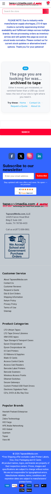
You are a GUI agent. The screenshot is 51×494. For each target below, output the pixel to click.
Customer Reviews (12, 286)
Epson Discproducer (13, 344)
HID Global (7, 429)
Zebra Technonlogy (11, 418)
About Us (35, 106)
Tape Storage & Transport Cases (18, 340)
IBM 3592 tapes (11, 337)
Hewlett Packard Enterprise (14, 411)
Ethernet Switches (12, 379)
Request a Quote (19, 106)
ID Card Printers (11, 351)
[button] (25, 246)
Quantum (6, 432)
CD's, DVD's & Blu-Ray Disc (16, 393)
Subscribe (42, 176)
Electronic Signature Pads (15, 389)
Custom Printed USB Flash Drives (19, 386)
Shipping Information (13, 297)
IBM (4, 415)
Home (23, 102)
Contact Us (34, 102)
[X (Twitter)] (21, 156)
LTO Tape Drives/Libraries (16, 333)
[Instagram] (30, 156)
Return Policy (10, 300)
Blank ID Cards (10, 358)
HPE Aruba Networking (12, 425)
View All (6, 439)
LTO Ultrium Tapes (12, 330)
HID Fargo (7, 422)
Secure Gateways (12, 382)
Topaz (5, 436)
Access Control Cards (14, 361)
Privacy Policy (10, 304)
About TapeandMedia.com (15, 279)
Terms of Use (10, 307)
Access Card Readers (14, 365)
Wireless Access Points (15, 375)
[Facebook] (11, 156)
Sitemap (7, 311)
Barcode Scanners (12, 372)
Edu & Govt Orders (12, 293)
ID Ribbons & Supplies (14, 354)
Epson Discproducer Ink (15, 347)
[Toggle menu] (3, 3)
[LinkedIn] (39, 156)
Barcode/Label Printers (14, 368)
